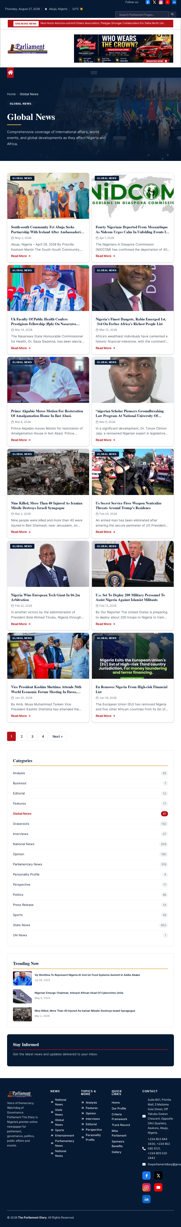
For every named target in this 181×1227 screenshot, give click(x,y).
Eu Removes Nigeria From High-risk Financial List (131, 689)
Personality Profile (26, 874)
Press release (23, 905)
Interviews (20, 834)
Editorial (19, 793)
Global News (22, 813)
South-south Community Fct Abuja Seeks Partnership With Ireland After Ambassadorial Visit (47, 231)
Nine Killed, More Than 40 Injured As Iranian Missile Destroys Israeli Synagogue (46, 505)
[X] (154, 2)
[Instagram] (161, 2)
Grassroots (21, 824)
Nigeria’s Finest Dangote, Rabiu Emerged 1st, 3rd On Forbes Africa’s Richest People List (131, 321)
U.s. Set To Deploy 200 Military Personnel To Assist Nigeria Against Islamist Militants (130, 597)
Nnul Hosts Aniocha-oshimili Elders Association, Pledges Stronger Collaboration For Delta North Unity (103, 23)
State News (21, 925)
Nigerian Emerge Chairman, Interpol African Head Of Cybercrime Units (79, 992)
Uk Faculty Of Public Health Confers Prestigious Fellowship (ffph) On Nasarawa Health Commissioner (43, 323)
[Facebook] (148, 2)
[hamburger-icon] (94, 72)
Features (19, 803)
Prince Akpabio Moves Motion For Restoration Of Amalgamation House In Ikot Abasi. (47, 413)
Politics (18, 894)
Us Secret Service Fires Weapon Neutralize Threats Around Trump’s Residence (129, 505)
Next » (58, 736)
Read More (19, 256)
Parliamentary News (27, 864)
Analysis (19, 773)
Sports (18, 915)
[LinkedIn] (174, 2)
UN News (20, 935)
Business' (20, 783)
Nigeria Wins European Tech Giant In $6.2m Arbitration (45, 597)
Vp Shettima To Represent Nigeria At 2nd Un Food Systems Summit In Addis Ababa (87, 975)
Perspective (21, 884)
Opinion (18, 854)
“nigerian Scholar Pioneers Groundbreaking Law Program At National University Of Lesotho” (130, 415)
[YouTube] (167, 2)
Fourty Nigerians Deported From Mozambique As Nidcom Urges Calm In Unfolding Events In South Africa (132, 231)
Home (11, 94)
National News (23, 844)
